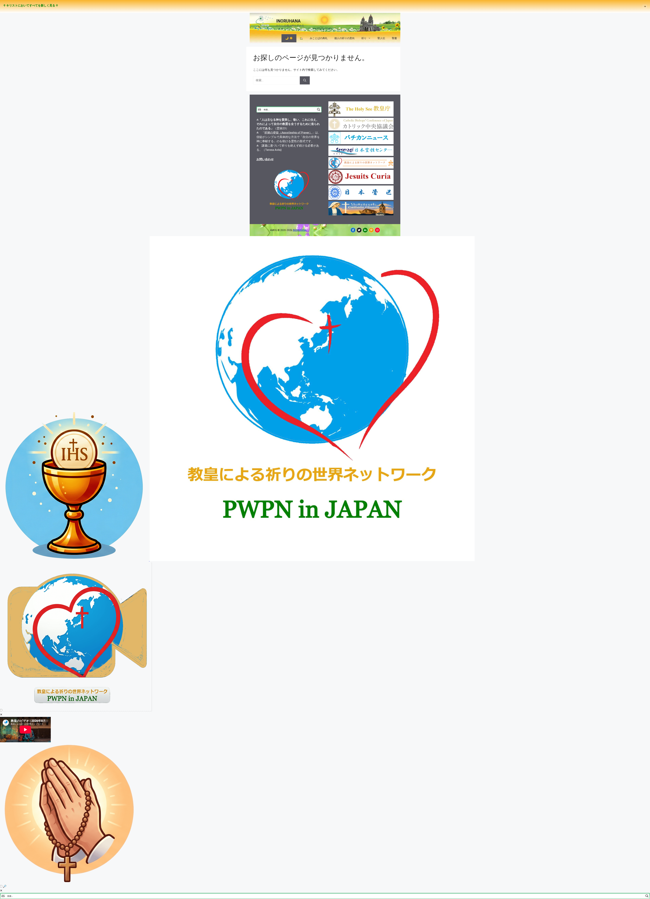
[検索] (305, 80)
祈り (363, 38)
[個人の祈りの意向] (69, 882)
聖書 (394, 38)
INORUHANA (288, 21)
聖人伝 (381, 38)
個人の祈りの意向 (344, 38)
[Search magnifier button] (318, 109)
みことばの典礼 (319, 38)
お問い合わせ (265, 159)
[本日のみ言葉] (75, 560)
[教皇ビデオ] (77, 710)
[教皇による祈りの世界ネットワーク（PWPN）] (312, 560)
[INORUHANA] (353, 230)
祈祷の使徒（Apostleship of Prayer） (288, 132)
